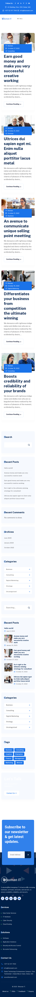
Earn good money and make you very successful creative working (22, 653)
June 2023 (7, 538)
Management (19, 758)
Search (8, 437)
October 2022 (9, 547)
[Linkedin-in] (20, 3)
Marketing (9, 763)
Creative (9, 754)
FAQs (13, 991)
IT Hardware (7, 917)
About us (5, 991)
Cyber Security (7, 920)
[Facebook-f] (15, 3)
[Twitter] (18, 3)
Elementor (19, 754)
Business (11, 216)
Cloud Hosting (7, 924)
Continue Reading (12, 104)
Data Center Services (9, 913)
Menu (20, 18)
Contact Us (11, 793)
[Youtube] (29, 3)
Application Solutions (9, 942)
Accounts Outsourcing (10, 949)
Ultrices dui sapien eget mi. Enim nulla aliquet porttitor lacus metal (23, 679)
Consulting (11, 51)
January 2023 (9, 543)
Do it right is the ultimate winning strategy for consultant (23, 667)
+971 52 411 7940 (11, 10)
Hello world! (8, 468)
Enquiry (31, 991)
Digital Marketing (13, 288)
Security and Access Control (12, 945)
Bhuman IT (21, 986)
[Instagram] (26, 3)
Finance (8, 758)
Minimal (19, 763)
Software (6, 938)
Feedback (22, 991)
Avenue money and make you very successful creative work (21, 639)
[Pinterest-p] (23, 3)
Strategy (10, 133)
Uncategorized (11, 591)
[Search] (30, 607)
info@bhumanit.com (26, 10)
